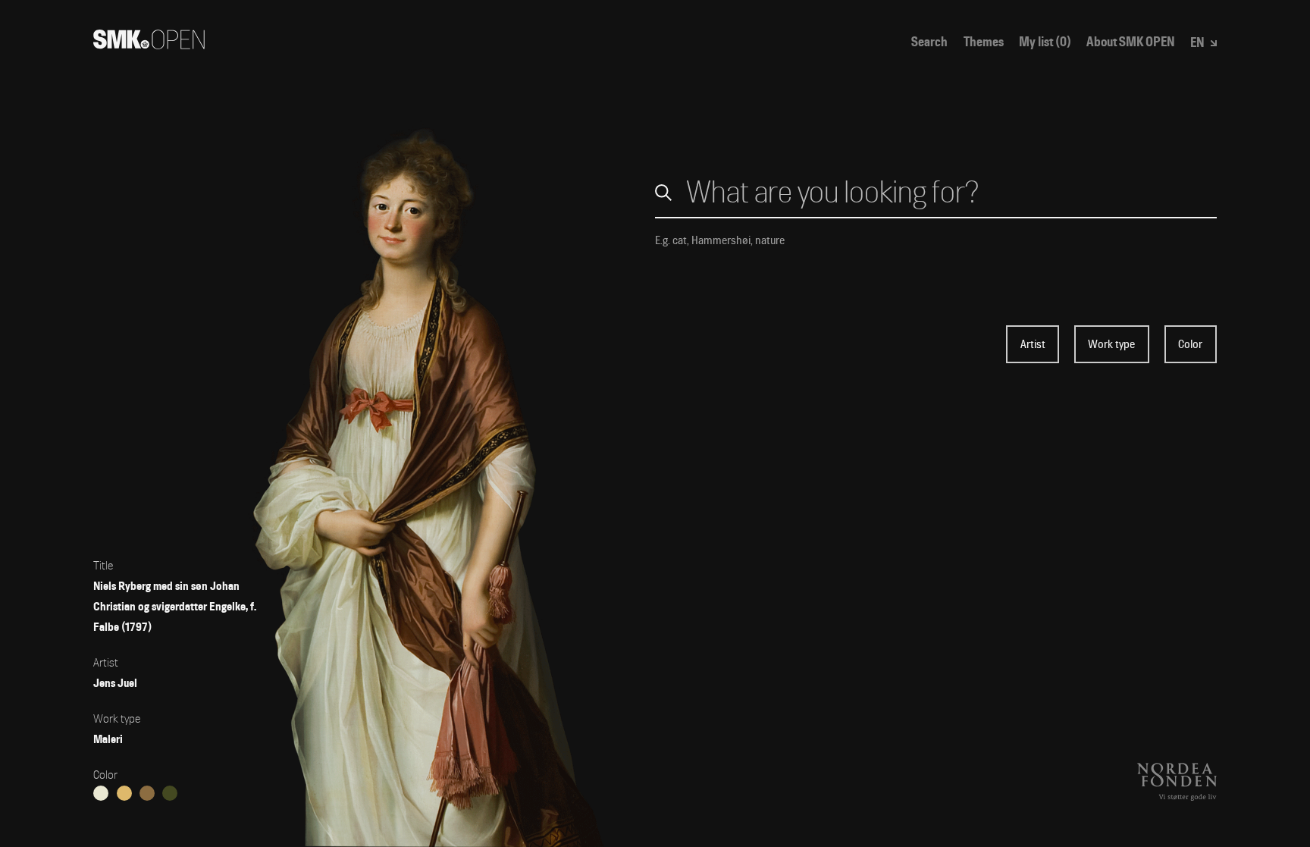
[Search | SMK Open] (149, 44)
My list (1045, 42)
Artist (1032, 344)
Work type (1111, 344)
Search (929, 42)
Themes (984, 42)
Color (1190, 344)
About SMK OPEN (1130, 42)
